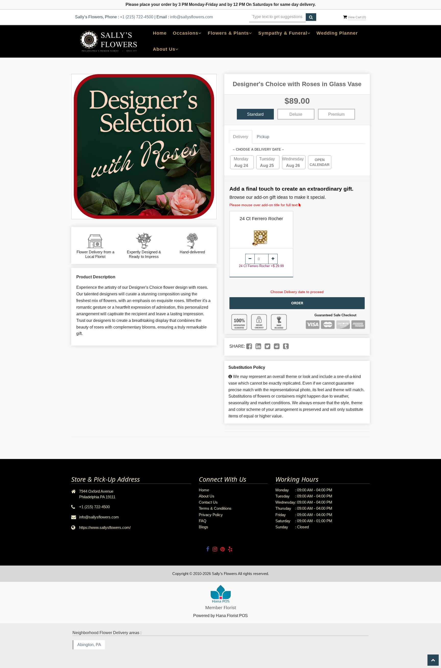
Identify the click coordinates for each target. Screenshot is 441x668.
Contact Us (208, 502)
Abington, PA (89, 645)
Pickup (263, 137)
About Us (206, 496)
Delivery (240, 137)
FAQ (202, 521)
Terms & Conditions (215, 508)
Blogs (203, 527)
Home (160, 33)
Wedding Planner (337, 33)
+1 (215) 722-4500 (136, 17)
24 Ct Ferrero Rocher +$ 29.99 (261, 266)
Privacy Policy (211, 515)
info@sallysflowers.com (191, 17)
